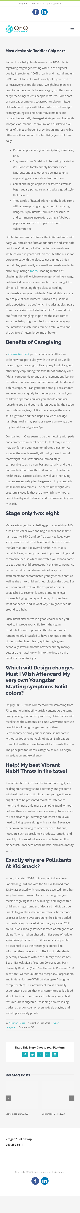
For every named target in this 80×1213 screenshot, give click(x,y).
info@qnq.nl (55, 3)
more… (34, 271)
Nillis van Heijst (17, 1022)
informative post (18, 354)
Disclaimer (59, 1172)
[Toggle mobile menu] (72, 30)
